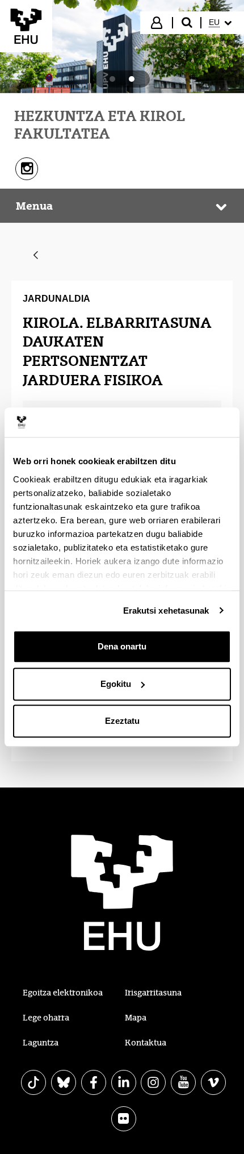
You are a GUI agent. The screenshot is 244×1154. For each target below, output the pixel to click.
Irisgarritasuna (153, 992)
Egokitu (115, 684)
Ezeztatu (122, 721)
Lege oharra (46, 1017)
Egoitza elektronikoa (63, 992)
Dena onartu (122, 646)
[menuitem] (221, 22)
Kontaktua (145, 1042)
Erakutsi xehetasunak (166, 610)
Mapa (135, 1017)
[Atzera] (35, 256)
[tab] (112, 79)
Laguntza (40, 1042)
